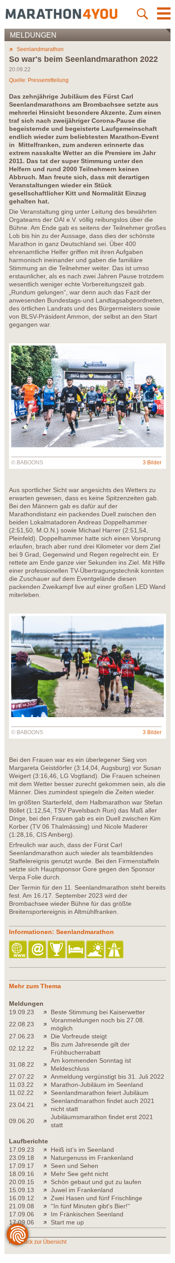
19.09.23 (21, 1012)
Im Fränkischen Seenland (87, 1214)
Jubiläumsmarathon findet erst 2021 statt (102, 1121)
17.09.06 (21, 1214)
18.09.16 (21, 1173)
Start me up (67, 1222)
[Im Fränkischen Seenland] (47, 1214)
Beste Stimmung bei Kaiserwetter (98, 1012)
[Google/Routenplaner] (115, 950)
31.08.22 (21, 1064)
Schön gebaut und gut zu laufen (96, 1181)
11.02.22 (21, 1092)
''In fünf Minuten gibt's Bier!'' (90, 1206)
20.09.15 (21, 1181)
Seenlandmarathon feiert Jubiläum (100, 1092)
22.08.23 (21, 1024)
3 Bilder (152, 462)
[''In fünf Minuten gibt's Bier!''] (47, 1206)
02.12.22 (21, 1048)
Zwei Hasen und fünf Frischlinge (96, 1198)
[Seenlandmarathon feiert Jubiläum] (47, 1092)
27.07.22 (21, 1076)
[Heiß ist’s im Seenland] (47, 1149)
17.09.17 (21, 1165)
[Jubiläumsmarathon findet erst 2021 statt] (47, 1121)
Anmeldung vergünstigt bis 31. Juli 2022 (107, 1076)
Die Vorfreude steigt (79, 1036)
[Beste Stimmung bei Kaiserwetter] (47, 1012)
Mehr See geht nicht (79, 1173)
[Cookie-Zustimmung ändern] (17, 1234)
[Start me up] (47, 1222)
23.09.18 (21, 1157)
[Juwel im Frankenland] (47, 1190)
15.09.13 (21, 1190)
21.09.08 (21, 1206)
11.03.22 (21, 1084)
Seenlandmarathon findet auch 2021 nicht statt (102, 1104)
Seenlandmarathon (40, 49)
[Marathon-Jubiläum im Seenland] (47, 1084)
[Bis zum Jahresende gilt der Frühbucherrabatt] (47, 1048)
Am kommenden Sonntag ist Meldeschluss (91, 1064)
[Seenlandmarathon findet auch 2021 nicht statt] (47, 1105)
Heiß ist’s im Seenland (82, 1149)
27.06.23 (21, 1036)
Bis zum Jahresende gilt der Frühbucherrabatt (90, 1048)
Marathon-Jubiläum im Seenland (97, 1084)
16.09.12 (21, 1198)
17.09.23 (21, 1149)
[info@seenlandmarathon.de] (38, 950)
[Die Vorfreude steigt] (47, 1036)
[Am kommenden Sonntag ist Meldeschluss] (47, 1064)
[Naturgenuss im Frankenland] (47, 1157)
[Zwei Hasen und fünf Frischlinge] (47, 1198)
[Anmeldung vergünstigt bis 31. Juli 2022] (47, 1076)
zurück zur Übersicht (41, 1242)
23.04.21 (21, 1104)
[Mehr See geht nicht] (47, 1174)
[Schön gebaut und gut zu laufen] (47, 1182)
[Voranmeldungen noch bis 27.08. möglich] (47, 1024)
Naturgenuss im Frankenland (92, 1157)
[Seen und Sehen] (47, 1166)
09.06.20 (21, 1121)
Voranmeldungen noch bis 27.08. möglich (97, 1024)
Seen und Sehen (74, 1165)
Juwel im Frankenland (82, 1190)
